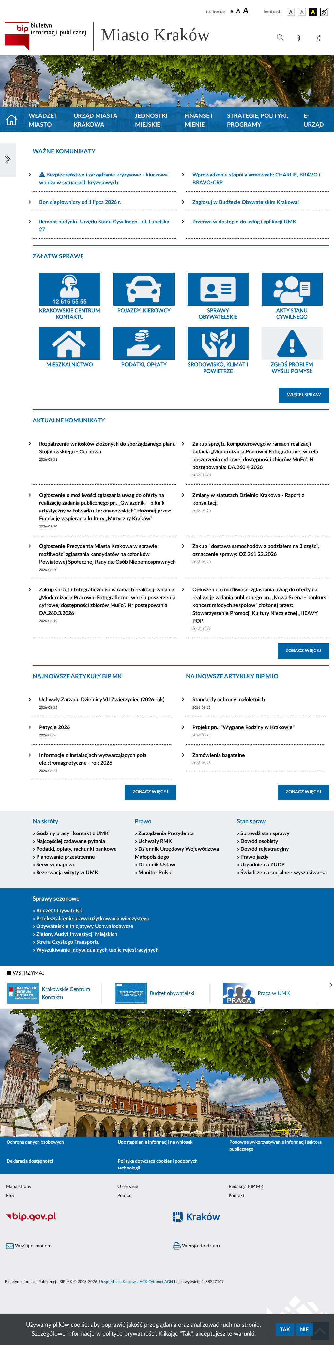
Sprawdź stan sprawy (264, 833)
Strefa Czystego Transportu (67, 942)
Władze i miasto (43, 120)
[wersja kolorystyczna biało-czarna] (302, 12)
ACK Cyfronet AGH (156, 1282)
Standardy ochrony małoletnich (228, 699)
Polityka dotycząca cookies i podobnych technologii (158, 1164)
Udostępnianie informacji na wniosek (155, 1142)
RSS (10, 1195)
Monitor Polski (155, 872)
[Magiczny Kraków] (250, 1221)
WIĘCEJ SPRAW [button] (308, 394)
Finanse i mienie (198, 120)
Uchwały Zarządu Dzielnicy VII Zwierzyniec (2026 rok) (101, 699)
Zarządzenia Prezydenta (166, 833)
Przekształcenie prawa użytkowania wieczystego (92, 918)
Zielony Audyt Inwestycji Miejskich (76, 934)
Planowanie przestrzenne (65, 857)
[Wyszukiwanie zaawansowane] (280, 38)
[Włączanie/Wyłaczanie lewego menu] (8, 160)
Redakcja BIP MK (246, 1187)
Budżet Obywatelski (60, 910)
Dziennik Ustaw (156, 864)
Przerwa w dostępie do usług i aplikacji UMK (244, 221)
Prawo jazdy (254, 857)
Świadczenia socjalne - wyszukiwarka (283, 872)
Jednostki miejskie (151, 120)
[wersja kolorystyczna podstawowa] (291, 12)
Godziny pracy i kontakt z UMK (72, 833)
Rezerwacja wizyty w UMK (67, 872)
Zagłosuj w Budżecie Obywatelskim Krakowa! (245, 202)
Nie (304, 1329)
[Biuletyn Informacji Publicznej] (83, 1220)
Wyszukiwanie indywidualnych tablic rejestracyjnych (97, 950)
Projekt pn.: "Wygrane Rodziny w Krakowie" (243, 727)
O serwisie (127, 1187)
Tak (285, 1329)
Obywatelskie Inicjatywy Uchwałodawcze (84, 926)
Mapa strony (18, 1187)
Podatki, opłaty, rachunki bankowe (76, 849)
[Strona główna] (14, 121)
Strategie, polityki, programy (257, 120)
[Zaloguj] (320, 39)
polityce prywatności (129, 1334)
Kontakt (236, 1195)
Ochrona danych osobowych (35, 1142)
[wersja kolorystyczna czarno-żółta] (313, 12)
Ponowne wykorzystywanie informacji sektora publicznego (275, 1146)
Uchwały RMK (155, 841)
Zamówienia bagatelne (218, 755)
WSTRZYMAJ (28, 973)
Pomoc (124, 1195)
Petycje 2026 (54, 727)
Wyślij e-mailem (33, 1245)
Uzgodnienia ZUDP (262, 864)
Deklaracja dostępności (30, 1161)
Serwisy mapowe (56, 864)
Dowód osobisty (259, 841)
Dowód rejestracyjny (264, 849)
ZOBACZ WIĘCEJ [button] (307, 650)
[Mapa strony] (300, 39)
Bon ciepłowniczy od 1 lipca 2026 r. (80, 202)
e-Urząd (314, 120)
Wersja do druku (200, 1245)
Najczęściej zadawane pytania (70, 841)
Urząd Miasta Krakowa (95, 120)
